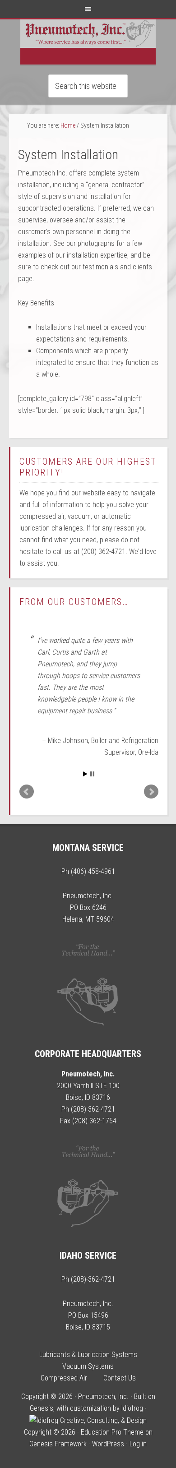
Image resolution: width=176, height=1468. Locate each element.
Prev (26, 792)
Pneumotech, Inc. (88, 42)
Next (151, 792)
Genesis (41, 1408)
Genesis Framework (58, 1444)
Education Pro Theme (112, 1432)
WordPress (108, 1444)
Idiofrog (132, 1408)
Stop (92, 773)
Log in (138, 1444)
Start (85, 773)
